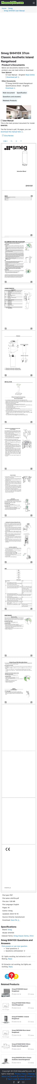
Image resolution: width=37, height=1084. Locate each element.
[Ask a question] (11, 976)
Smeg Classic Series (21, 936)
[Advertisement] (18, 33)
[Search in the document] (11, 141)
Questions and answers (12, 97)
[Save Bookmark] (16, 141)
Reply (10, 959)
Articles (21, 1076)
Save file (14, 920)
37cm (32, 936)
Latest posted (25, 1079)
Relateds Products (10, 100)
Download (10, 88)
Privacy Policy (20, 1074)
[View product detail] (5, 993)
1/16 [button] (4, 141)
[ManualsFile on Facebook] (14, 1082)
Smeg (10, 8)
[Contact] (23, 1082)
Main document (9, 93)
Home (4, 8)
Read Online (30, 75)
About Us (5, 1076)
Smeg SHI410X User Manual (14, 11)
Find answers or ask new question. (14, 946)
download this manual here (11, 132)
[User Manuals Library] (13, 3)
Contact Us (31, 1076)
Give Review (9, 136)
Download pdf (12, 77)
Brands (14, 1076)
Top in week (12, 1079)
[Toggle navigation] (33, 3)
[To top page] (21, 141)
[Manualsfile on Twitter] (18, 1082)
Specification (22, 93)
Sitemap (31, 1074)
